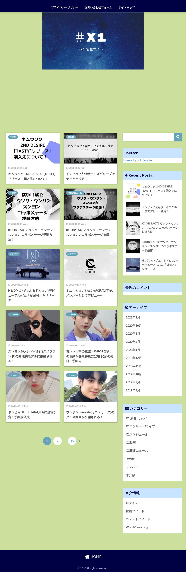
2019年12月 (134, 358)
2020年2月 (133, 342)
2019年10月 (134, 374)
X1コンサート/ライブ (140, 426)
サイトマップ (126, 7)
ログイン (132, 503)
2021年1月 (133, 317)
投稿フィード (135, 511)
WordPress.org (137, 527)
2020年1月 (133, 350)
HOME (95, 556)
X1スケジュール (137, 434)
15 (72, 441)
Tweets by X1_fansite (137, 160)
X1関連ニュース (75, 193)
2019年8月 (133, 390)
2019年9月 (133, 382)
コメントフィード (138, 519)
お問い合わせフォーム (98, 7)
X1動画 (131, 442)
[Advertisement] (93, 101)
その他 (13, 137)
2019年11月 (134, 366)
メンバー (14, 253)
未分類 (71, 137)
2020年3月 (133, 333)
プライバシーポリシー (64, 7)
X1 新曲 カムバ (136, 418)
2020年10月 (134, 325)
